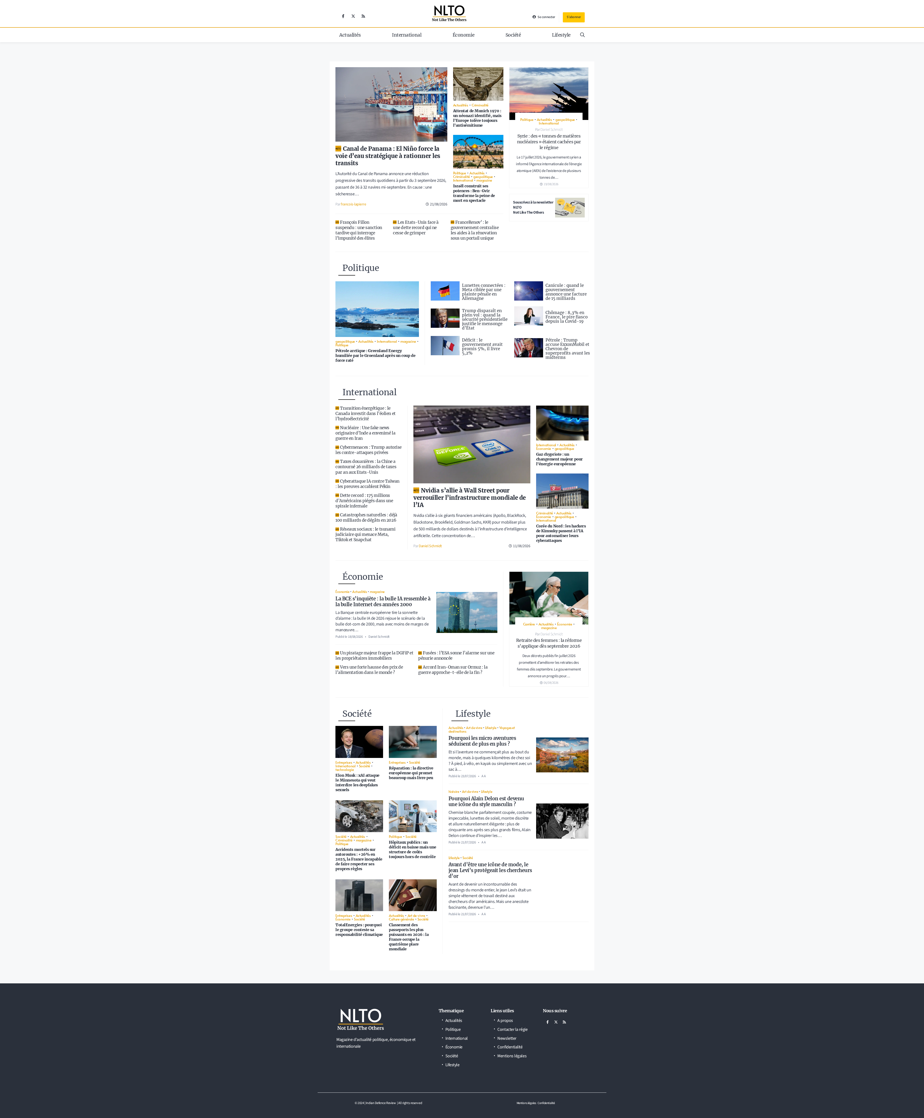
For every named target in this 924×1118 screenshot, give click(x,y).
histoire (454, 791)
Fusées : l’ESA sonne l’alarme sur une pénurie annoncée (456, 655)
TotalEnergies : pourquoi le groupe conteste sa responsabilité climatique (359, 929)
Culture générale (401, 918)
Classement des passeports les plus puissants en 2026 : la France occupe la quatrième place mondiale (409, 936)
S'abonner (574, 17)
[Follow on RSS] (363, 16)
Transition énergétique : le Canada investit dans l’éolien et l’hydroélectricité (365, 413)
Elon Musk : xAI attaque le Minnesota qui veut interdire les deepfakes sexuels (357, 782)
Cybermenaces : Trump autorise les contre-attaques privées (368, 450)
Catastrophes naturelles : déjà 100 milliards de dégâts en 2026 (366, 517)
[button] (582, 35)
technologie (344, 769)
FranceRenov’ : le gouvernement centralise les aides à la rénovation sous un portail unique (475, 230)
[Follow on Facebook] (343, 16)
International (406, 35)
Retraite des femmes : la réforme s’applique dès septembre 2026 (549, 643)
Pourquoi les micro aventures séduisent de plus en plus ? (482, 741)
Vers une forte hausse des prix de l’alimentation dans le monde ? (369, 669)
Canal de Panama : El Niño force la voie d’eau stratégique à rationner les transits (387, 156)
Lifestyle (561, 35)
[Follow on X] (353, 16)
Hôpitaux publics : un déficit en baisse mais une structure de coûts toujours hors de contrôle (412, 849)
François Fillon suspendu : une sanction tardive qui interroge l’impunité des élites (358, 230)
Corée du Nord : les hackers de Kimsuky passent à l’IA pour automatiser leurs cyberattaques (561, 533)
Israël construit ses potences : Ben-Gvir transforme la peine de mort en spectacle (474, 193)
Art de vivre (416, 915)
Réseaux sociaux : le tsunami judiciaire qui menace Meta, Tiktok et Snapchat (365, 534)
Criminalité (480, 104)
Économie (463, 35)
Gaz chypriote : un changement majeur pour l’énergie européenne (559, 459)
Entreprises (343, 762)
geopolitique (483, 176)
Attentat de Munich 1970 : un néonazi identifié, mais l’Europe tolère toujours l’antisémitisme (477, 118)
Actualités (350, 35)
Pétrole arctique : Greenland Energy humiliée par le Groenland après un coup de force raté (375, 355)
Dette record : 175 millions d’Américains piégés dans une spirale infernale (364, 501)
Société (513, 35)
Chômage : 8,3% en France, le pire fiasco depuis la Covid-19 (566, 317)
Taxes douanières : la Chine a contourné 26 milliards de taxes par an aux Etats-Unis (365, 467)
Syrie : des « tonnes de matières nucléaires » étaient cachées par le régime (549, 141)
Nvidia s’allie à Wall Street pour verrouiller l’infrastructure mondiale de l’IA (469, 498)
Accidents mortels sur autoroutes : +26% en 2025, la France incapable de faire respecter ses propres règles (358, 859)
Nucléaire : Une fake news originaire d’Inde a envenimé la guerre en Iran (365, 433)
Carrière (529, 623)
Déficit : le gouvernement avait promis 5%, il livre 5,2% (482, 346)
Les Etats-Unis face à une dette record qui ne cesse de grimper (416, 228)
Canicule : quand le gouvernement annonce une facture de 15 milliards (566, 292)
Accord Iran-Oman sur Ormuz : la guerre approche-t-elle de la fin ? (453, 669)
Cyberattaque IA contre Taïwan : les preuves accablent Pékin (367, 484)
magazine (484, 180)
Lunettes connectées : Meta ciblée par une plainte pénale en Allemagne (484, 292)
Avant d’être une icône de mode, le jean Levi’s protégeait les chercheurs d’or (490, 870)
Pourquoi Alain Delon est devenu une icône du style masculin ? (486, 801)
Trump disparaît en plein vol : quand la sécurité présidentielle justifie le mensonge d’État (484, 319)
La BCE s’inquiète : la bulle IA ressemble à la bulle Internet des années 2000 (382, 601)
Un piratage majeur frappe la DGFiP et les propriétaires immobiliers (374, 655)
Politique (459, 172)
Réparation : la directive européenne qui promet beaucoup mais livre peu (411, 773)
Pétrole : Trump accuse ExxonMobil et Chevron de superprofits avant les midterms (567, 348)
